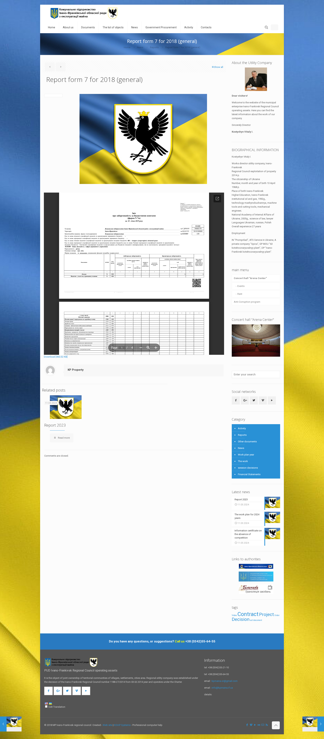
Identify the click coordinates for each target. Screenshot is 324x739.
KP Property (76, 369)
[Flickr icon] (258, 725)
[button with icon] (236, 400)
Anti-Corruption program (247, 301)
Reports (154, 47)
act (251, 620)
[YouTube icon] (255, 725)
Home (127, 47)
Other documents (247, 441)
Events (240, 286)
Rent (239, 294)
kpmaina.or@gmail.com (225, 681)
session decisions (248, 467)
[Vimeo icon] (251, 725)
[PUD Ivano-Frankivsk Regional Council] (84, 13)
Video (234, 615)
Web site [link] (107, 725)
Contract (248, 614)
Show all (218, 67)
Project (266, 614)
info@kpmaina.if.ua (222, 687)
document (257, 620)
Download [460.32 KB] (56, 356)
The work (243, 461)
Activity (242, 428)
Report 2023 (55, 425)
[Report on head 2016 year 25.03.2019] (313, 723)
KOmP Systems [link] (122, 725)
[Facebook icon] (247, 725)
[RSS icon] (266, 725)
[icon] (262, 725)
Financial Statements (249, 474)
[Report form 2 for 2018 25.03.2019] (11, 723)
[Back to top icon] (276, 725)
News (140, 47)
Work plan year (246, 454)
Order (277, 615)
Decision (241, 619)
